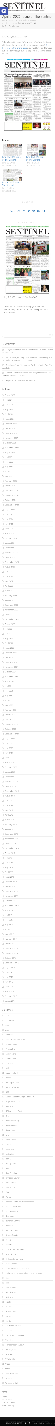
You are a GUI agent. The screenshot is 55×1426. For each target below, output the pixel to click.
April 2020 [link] (9, 757)
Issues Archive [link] (10, 1139)
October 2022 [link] (10, 614)
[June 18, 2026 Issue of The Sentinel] (36, 150)
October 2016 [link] (10, 958)
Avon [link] (7, 1025)
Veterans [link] (8, 1354)
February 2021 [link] (11, 710)
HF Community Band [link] (13, 1111)
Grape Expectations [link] (13, 1101)
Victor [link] (7, 1364)
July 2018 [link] (8, 858)
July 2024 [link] (8, 514)
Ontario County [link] (11, 1235)
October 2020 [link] (10, 729)
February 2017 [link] (11, 939)
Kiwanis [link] (8, 1144)
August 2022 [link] (10, 624)
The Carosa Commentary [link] (15, 1335)
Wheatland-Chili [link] (11, 1383)
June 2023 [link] (9, 576)
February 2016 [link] (11, 996)
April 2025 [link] (9, 471)
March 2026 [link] (9, 419)
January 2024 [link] (10, 543)
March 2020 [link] (9, 762)
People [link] (8, 1240)
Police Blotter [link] (10, 1254)
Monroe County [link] (11, 1211)
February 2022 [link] (11, 652)
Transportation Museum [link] (14, 1345)
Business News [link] (11, 1044)
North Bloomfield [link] (12, 1230)
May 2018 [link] (9, 867)
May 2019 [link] (9, 810)
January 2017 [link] (10, 943)
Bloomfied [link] (9, 1035)
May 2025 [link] (9, 466)
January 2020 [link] (10, 772)
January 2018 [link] (10, 886)
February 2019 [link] (11, 824)
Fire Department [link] (12, 1082)
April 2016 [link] (9, 986)
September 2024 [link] (12, 505)
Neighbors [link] (9, 1216)
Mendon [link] (8, 1197)
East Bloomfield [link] (11, 1073)
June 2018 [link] (9, 862)
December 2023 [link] (11, 548)
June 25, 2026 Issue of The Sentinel (11, 158)
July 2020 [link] (8, 743)
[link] (4, 11)
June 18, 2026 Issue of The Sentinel (35, 158)
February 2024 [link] (11, 538)
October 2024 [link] (10, 500)
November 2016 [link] (11, 953)
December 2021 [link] (11, 662)
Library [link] (8, 1159)
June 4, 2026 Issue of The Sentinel (12, 183)
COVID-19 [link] (9, 1063)
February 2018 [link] (11, 881)
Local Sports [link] (10, 1187)
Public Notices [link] (11, 1264)
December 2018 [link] (11, 834)
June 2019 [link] (9, 805)
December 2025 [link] (11, 433)
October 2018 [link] (10, 843)
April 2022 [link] (9, 643)
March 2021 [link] (9, 705)
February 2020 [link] (11, 767)
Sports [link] (8, 1321)
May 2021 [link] (9, 695)
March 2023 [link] (9, 590)
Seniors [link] (8, 1306)
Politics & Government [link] (14, 1259)
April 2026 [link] (9, 414)
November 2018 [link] (11, 839)
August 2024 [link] (10, 509)
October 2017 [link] (10, 901)
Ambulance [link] (9, 1020)
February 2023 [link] (11, 595)
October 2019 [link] (10, 786)
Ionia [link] (7, 1135)
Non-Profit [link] (9, 1225)
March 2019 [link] (9, 819)
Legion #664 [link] (10, 1154)
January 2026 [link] (10, 428)
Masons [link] (8, 1192)
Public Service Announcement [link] (17, 1268)
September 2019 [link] (12, 791)
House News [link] (10, 1130)
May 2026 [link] (9, 409)
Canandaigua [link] (10, 1049)
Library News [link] (10, 1163)
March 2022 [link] (9, 648)
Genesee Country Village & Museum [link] (19, 1097)
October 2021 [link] (10, 672)
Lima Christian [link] (11, 1173)
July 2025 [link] (8, 457)
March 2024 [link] (9, 533)
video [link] (7, 1368)
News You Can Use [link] (12, 1221)
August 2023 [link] (10, 567)
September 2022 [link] (12, 619)
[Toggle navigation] (49, 5)
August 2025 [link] (10, 452)
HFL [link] (7, 1116)
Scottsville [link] (9, 1297)
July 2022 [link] (8, 629)
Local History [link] (10, 1182)
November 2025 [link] (11, 438)
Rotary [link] (8, 1278)
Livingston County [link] (12, 1178)
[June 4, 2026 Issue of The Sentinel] (12, 175)
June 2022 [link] (9, 633)
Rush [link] (7, 1283)
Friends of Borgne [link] (12, 1087)
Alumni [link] (8, 1015)
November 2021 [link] (11, 667)
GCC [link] (7, 1092)
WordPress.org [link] (8, 1405)
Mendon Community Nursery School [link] (19, 1201)
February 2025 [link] (11, 481)
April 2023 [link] (9, 586)
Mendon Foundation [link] (13, 1206)
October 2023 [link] (10, 557)
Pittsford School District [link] (14, 1249)
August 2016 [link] (10, 967)
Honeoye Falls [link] (11, 1125)
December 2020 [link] (11, 719)
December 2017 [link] (11, 891)
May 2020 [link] (9, 753)
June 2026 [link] (9, 404)
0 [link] (24, 37)
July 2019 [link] (8, 800)
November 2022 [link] (11, 610)
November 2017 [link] (11, 896)
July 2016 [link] (8, 972)
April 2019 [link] (9, 815)
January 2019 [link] (10, 829)
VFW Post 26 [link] (10, 1359)
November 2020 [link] (11, 724)
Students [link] (8, 1330)
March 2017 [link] (9, 934)
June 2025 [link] (9, 462)
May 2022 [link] (9, 638)
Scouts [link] (8, 1302)
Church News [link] (10, 1054)
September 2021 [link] (12, 676)
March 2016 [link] (9, 991)
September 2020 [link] (12, 734)
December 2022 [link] (11, 605)
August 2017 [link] (10, 910)
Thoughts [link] (9, 1340)
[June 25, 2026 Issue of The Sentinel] (12, 150)
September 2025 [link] (12, 447)
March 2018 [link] (9, 877)
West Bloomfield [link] (11, 1373)
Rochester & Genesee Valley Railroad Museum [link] (23, 1273)
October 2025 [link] (10, 443)
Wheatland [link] (9, 1378)
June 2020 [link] (9, 748)
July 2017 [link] (8, 915)
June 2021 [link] (9, 691)
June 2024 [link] (9, 519)
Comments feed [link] (8, 1402)
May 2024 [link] (9, 524)
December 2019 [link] (11, 777)
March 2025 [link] (9, 476)
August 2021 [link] (10, 681)
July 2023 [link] (8, 571)
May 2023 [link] (9, 581)
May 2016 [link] (9, 982)
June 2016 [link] (9, 977)
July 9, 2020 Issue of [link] (20, 297)
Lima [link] (7, 1168)
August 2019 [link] (10, 796)
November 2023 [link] (11, 552)
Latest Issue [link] (19, 37)
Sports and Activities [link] (13, 1326)
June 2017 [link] (9, 920)
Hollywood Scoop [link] (12, 1120)
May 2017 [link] (9, 924)
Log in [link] (4, 1396)
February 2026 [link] (11, 424)
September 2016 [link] (12, 963)
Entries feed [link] (7, 1399)
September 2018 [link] (12, 848)
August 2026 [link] (10, 395)
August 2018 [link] (10, 853)
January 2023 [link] (10, 600)
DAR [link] (7, 1068)
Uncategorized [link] (11, 1349)
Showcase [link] (9, 1316)
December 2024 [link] (11, 490)
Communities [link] (10, 1058)
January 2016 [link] (10, 1001)
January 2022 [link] (10, 657)
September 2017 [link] (12, 905)
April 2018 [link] (9, 872)
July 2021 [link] (8, 686)
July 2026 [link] (8, 400)
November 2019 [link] (11, 781)
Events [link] (8, 1077)
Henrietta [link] (9, 1106)
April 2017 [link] (9, 929)
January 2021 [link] (10, 715)
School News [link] (10, 1292)
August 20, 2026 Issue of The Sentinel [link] (20, 380)
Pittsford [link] (8, 1244)
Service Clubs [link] (10, 1311)
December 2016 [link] (11, 948)
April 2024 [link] (9, 528)
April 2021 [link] (9, 700)
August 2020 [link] (10, 738)
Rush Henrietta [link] (11, 1287)
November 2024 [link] (11, 495)
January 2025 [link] (10, 486)
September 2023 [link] (12, 562)
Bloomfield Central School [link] (15, 1039)
